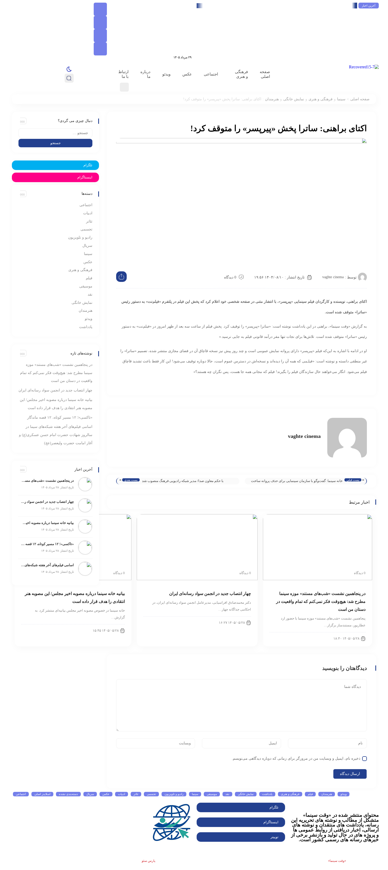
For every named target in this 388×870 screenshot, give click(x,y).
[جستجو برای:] (55, 133)
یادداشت (85, 327)
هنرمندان (272, 99)
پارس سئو (148, 861)
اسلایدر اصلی (42, 794)
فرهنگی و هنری (241, 74)
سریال (87, 246)
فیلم (89, 278)
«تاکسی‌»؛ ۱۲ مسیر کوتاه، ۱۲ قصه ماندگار (59, 417)
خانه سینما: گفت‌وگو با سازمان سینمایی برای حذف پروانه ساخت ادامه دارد (297, 481)
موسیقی (85, 286)
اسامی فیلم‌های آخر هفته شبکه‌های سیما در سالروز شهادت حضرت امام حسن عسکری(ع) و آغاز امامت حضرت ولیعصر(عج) (55, 435)
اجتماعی (211, 74)
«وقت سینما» (337, 861)
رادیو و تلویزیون (80, 237)
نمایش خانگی (293, 99)
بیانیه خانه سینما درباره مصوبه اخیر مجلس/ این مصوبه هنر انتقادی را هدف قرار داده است (47, 523)
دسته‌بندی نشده (68, 794)
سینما (341, 99)
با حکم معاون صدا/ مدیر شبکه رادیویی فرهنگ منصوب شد (183, 481)
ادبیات (87, 213)
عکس (187, 74)
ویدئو (166, 74)
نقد (90, 294)
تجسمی (86, 229)
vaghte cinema (333, 277)
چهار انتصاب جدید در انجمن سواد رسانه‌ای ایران (210, 593)
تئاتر (89, 221)
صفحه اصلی (265, 74)
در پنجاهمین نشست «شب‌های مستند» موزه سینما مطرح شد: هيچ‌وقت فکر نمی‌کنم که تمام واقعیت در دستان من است (260, 5)
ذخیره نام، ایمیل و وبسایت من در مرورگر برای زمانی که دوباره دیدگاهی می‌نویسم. (296, 758)
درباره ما (145, 74)
